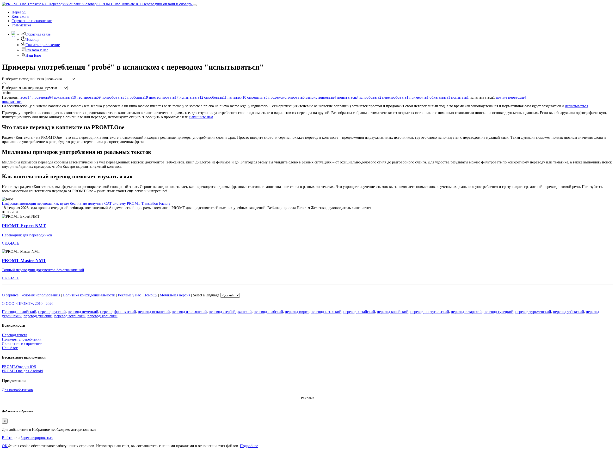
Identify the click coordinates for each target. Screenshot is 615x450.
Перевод (18, 12)
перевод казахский (326, 312)
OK (5, 446)
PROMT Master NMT (24, 260)
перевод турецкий (498, 312)
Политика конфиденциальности (89, 295)
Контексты (20, 16)
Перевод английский (19, 312)
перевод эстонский (70, 316)
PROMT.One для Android (22, 371)
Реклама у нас (36, 50)
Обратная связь (37, 34)
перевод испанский (154, 312)
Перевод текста (14, 335)
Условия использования (40, 295)
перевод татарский (466, 312)
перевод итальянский (189, 312)
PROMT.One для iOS (19, 367)
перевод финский (38, 316)
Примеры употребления (21, 339)
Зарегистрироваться (37, 438)
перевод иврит (297, 312)
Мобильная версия (175, 295)
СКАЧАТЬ (10, 243)
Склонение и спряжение (22, 344)
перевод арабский (268, 312)
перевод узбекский (568, 312)
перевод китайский (359, 312)
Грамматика (21, 25)
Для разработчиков (17, 390)
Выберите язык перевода (22, 88)
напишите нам (201, 117)
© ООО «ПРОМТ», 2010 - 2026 (27, 303)
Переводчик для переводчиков (27, 235)
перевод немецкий (83, 312)
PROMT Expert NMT (24, 225)
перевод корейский (392, 312)
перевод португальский (429, 312)
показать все (12, 102)
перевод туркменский (533, 312)
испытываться (576, 106)
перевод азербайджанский (230, 312)
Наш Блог (33, 55)
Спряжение (32, 21)
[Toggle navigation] (195, 5)
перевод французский (118, 312)
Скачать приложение (42, 45)
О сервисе (10, 295)
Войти (7, 438)
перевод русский (52, 312)
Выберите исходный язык (23, 79)
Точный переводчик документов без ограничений (43, 270)
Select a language (206, 295)
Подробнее (249, 446)
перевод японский (102, 316)
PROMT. (145, 4)
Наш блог (10, 348)
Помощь (32, 39)
